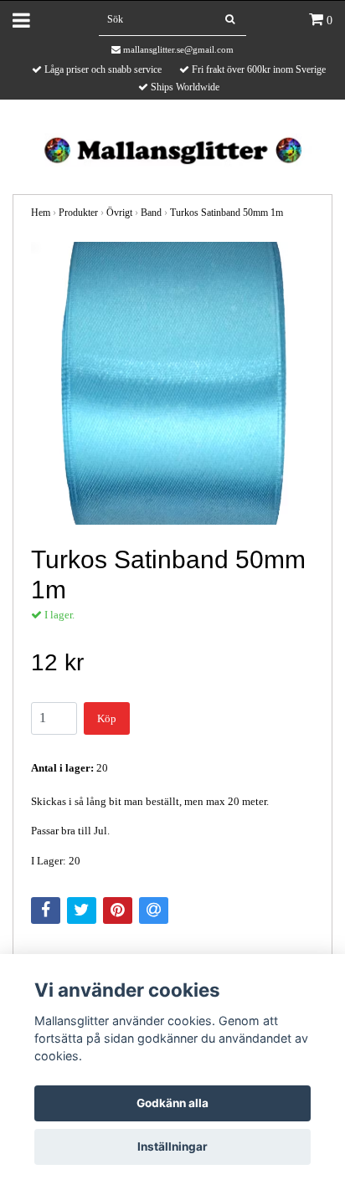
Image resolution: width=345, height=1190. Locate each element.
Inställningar (172, 1146)
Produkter (78, 212)
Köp (106, 718)
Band (151, 212)
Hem (40, 212)
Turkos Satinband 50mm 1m (226, 212)
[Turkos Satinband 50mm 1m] (172, 383)
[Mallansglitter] (172, 148)
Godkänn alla (172, 1103)
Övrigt (119, 212)
